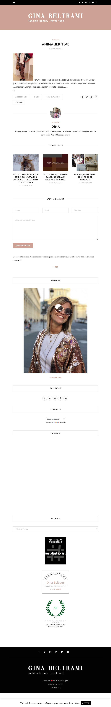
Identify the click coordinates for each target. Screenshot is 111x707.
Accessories (21, 97)
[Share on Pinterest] (96, 97)
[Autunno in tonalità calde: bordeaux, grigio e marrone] (55, 162)
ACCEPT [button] (85, 703)
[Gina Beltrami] (55, 18)
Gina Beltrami (55, 377)
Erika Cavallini (53, 97)
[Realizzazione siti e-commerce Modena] (61, 680)
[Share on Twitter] (87, 97)
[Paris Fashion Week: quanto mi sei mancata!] (85, 162)
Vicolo (18, 102)
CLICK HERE (55, 590)
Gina (55, 126)
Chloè (36, 97)
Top (56, 267)
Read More (74, 703)
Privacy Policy (56, 687)
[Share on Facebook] (82, 97)
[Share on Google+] (91, 97)
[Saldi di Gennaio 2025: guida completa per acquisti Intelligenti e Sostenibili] (26, 162)
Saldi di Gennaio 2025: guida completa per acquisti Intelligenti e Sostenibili (25, 178)
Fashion (55, 40)
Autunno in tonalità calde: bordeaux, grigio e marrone (55, 177)
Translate (62, 422)
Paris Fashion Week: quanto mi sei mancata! (85, 177)
